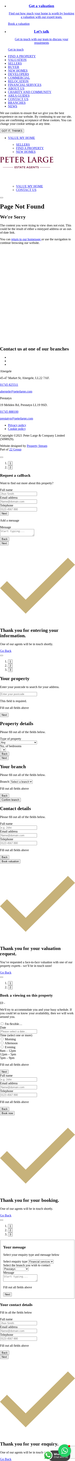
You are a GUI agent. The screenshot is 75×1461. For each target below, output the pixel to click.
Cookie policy (17, 428)
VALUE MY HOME (21, 138)
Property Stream (37, 446)
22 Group (15, 449)
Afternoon (11, 1043)
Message (5, 527)
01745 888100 (9, 411)
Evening (10, 1047)
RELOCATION (18, 81)
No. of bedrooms (10, 746)
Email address (9, 497)
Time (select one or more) (16, 1035)
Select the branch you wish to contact (26, 1265)
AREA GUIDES (19, 95)
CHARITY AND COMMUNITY (29, 92)
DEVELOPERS (18, 74)
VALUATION (17, 60)
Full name (6, 490)
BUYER (13, 67)
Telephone (6, 505)
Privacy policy (17, 425)
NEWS (12, 106)
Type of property (10, 738)
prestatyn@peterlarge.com (16, 418)
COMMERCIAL (19, 77)
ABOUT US (16, 88)
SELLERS (15, 63)
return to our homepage (26, 239)
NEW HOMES (18, 70)
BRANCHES (17, 102)
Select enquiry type (15, 1261)
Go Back (5, 651)
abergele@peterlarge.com (16, 391)
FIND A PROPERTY (22, 56)
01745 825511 (9, 384)
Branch (4, 781)
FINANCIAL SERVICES (24, 85)
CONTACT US (18, 99)
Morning (10, 1039)
